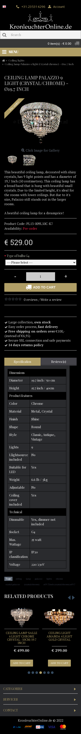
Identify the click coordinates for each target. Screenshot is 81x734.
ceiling (19, 578)
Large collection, (29, 322)
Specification (22, 362)
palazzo (38, 578)
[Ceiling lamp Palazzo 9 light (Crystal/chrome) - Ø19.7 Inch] (40, 122)
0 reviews (31, 299)
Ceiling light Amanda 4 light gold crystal (59, 636)
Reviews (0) (58, 362)
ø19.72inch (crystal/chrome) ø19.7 (59, 584)
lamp (28, 578)
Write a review (51, 299)
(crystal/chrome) (32, 584)
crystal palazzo (13, 584)
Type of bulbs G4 (18, 256)
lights (49, 578)
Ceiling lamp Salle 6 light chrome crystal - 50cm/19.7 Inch (21, 638)
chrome (59, 578)
